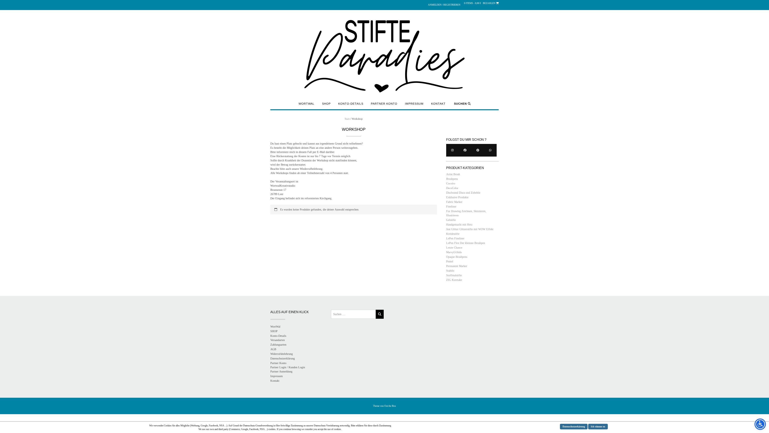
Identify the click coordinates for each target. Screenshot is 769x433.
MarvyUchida (454, 252)
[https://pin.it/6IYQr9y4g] (477, 150)
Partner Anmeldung (281, 371)
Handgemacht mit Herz (459, 224)
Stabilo (450, 270)
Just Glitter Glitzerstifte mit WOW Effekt (469, 229)
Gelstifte (451, 220)
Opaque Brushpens (456, 256)
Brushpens (452, 178)
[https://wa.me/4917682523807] (490, 150)
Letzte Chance (454, 247)
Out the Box (390, 406)
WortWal (306, 103)
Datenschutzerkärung (574, 426)
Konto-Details (350, 103)
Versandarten (277, 340)
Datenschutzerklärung (282, 358)
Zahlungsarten (278, 344)
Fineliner (451, 206)
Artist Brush (453, 174)
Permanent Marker (456, 266)
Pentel (449, 261)
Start (347, 118)
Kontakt (438, 103)
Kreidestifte (452, 233)
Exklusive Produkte (457, 197)
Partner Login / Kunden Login (287, 367)
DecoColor (452, 188)
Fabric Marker (454, 201)
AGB (273, 349)
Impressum (414, 103)
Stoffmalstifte (454, 275)
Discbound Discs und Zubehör (463, 192)
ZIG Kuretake (454, 279)
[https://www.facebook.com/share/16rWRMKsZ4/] (465, 150)
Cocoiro (450, 183)
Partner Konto (384, 103)
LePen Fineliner (455, 238)
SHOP (326, 103)
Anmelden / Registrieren (444, 4)
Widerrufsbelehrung (281, 353)
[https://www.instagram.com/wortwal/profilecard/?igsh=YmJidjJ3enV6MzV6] (452, 150)
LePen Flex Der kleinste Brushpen (465, 243)
